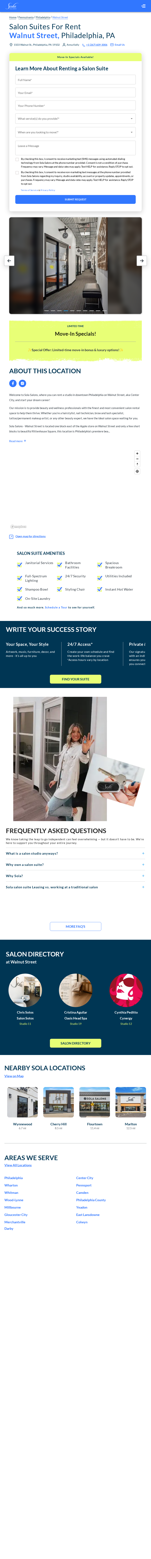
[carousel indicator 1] (46, 311)
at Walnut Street (21, 961)
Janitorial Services (39, 563)
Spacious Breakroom (113, 565)
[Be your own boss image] (79, 759)
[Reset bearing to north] (137, 464)
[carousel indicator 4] (66, 311)
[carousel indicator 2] (53, 311)
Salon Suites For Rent (62, 31)
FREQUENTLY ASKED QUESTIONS (56, 830)
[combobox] (75, 118)
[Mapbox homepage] (18, 527)
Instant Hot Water (119, 589)
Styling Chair (75, 589)
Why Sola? (14, 876)
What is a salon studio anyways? (32, 853)
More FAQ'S (75, 926)
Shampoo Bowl (36, 589)
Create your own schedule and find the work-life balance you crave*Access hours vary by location (90, 655)
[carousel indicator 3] (59, 311)
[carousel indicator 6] (79, 311)
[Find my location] (137, 471)
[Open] (131, 118)
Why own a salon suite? (25, 865)
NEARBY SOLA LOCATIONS (44, 1068)
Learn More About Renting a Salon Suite (61, 68)
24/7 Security (75, 576)
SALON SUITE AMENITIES (41, 553)
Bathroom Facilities (73, 565)
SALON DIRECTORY (35, 954)
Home (12, 17)
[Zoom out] (137, 458)
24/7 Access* (80, 644)
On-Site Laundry (37, 598)
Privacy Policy (48, 190)
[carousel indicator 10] (104, 311)
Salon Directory (76, 1043)
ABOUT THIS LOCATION (45, 371)
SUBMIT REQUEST (75, 199)
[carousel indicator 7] (85, 311)
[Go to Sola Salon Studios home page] (12, 6)
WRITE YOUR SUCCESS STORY (51, 629)
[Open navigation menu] (143, 6)
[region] (75, 489)
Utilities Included (118, 576)
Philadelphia (43, 17)
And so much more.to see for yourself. (56, 607)
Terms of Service (29, 190)
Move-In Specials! (75, 334)
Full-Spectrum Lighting (36, 578)
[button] (75, 853)
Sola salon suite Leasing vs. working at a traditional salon (52, 887)
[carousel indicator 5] (72, 311)
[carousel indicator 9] (98, 311)
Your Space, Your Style (27, 644)
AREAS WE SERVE (31, 1157)
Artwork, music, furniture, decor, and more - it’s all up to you (30, 653)
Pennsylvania (26, 17)
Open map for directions (30, 536)
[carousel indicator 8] (91, 311)
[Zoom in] (137, 453)
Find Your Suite (75, 679)
